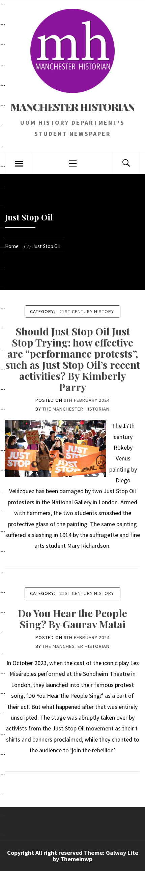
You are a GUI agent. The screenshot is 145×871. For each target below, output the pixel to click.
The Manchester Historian (76, 409)
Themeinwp (76, 859)
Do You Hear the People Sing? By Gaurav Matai (72, 618)
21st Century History (86, 311)
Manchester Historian (72, 107)
